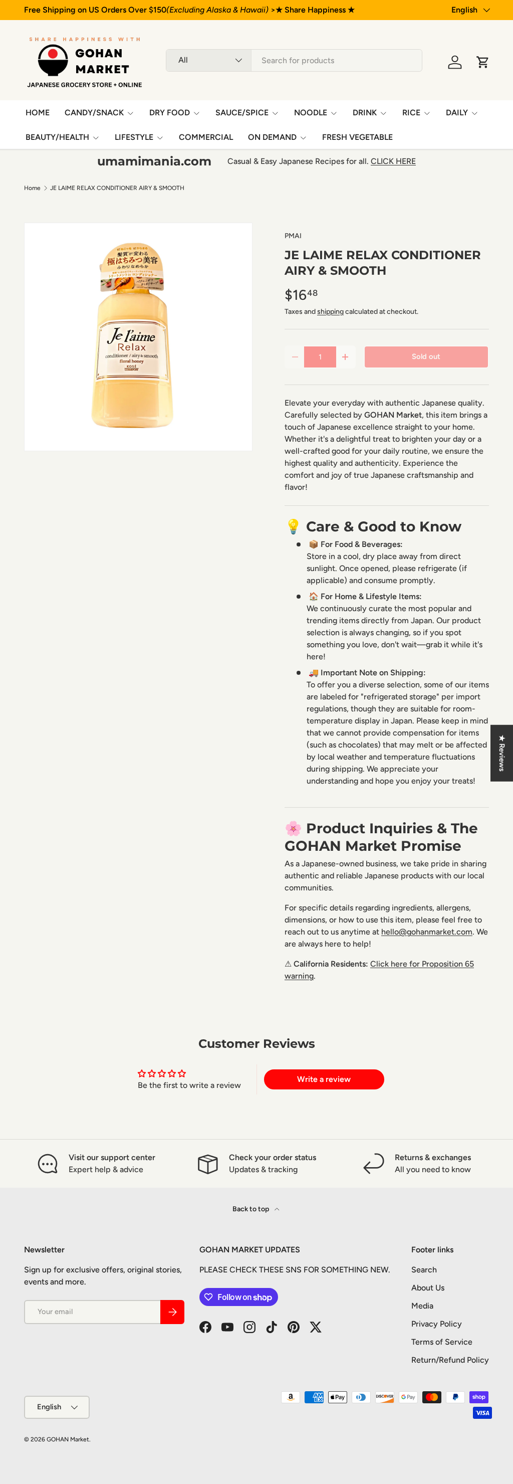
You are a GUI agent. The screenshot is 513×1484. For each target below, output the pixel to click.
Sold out (426, 356)
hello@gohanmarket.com (426, 932)
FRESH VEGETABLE (357, 137)
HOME (38, 112)
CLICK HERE (393, 161)
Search (424, 1269)
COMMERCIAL (206, 137)
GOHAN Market (68, 1439)
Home (32, 188)
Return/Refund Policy (450, 1360)
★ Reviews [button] (501, 753)
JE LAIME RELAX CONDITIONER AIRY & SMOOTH (117, 188)
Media (422, 1306)
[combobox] (294, 60)
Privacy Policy (436, 1324)
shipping (330, 311)
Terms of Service (441, 1342)
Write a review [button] (324, 1079)
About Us (427, 1287)
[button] (483, 62)
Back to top (251, 1209)
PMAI (293, 236)
